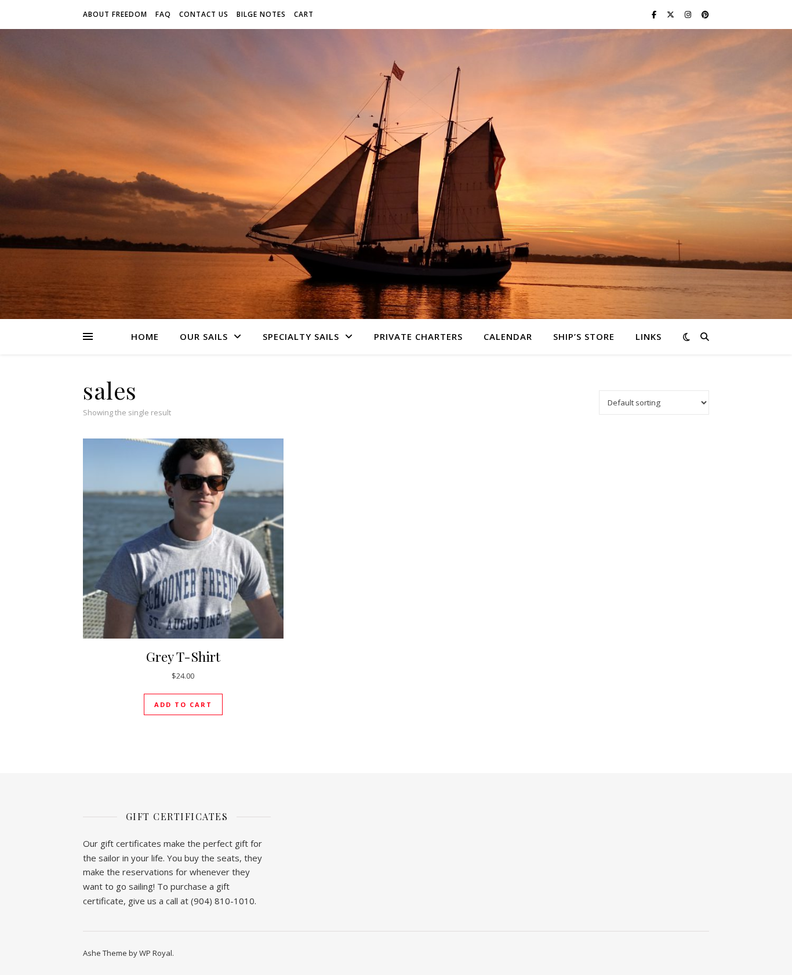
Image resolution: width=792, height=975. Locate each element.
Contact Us (203, 14)
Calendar (508, 336)
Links (648, 336)
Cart (304, 14)
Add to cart (183, 704)
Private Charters (418, 336)
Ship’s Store (584, 336)
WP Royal (155, 953)
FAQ (163, 14)
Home (145, 336)
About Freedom (115, 14)
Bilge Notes (261, 14)
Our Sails (204, 336)
